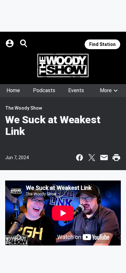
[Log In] (10, 43)
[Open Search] (24, 43)
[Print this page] (116, 157)
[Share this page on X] (91, 157)
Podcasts (44, 90)
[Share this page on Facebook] (79, 157)
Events (76, 90)
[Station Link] (63, 65)
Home (13, 90)
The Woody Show (23, 108)
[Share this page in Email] (104, 157)
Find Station (102, 44)
